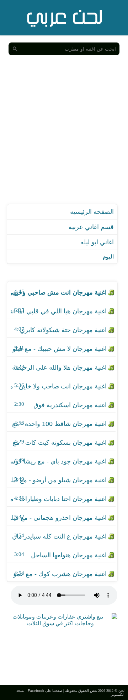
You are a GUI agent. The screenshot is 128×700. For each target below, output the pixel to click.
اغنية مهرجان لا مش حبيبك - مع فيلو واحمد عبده (59, 348)
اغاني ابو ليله (97, 242)
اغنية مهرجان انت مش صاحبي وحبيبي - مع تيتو (59, 292)
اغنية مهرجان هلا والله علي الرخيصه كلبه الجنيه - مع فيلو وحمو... (59, 367)
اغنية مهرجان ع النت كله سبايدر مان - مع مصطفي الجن (59, 536)
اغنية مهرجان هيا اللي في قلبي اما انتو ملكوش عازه (59, 311)
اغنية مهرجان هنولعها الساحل (69, 555)
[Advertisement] (64, 136)
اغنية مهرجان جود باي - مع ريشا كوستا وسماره (59, 461)
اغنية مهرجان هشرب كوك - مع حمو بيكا (59, 573)
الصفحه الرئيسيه (92, 211)
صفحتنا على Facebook (45, 691)
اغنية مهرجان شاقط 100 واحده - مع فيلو (59, 423)
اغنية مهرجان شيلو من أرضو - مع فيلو (59, 480)
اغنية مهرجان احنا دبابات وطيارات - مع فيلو (59, 498)
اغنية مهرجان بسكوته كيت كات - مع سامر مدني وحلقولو (59, 442)
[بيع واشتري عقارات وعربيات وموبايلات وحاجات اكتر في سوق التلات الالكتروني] (60, 623)
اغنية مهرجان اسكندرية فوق (70, 405)
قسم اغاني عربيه (91, 227)
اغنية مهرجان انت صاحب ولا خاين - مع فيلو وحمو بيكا (59, 386)
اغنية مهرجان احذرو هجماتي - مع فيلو (59, 517)
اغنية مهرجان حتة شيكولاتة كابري (63, 330)
